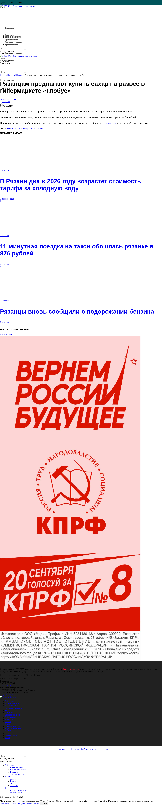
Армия (8, 731)
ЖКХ (7, 44)
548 (1, 324)
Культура (9, 719)
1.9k (2, 201)
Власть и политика (13, 37)
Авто (7, 733)
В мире (8, 724)
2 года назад (5, 264)
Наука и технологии (14, 728)
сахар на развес (36, 128)
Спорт (8, 722)
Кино (7, 738)
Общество (9, 28)
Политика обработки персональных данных (90, 749)
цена (9, 128)
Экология (9, 712)
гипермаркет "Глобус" (20, 128)
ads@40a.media (6, 694)
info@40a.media (6, 685)
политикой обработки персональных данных (19, 803)
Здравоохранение (12, 715)
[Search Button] (25, 72)
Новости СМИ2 (7, 334)
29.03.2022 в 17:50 (8, 99)
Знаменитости (11, 735)
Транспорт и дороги (13, 53)
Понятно (44, 804)
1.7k (2, 266)
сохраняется (109, 123)
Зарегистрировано (71, 669)
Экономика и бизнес (14, 726)
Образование (10, 717)
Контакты (62, 749)
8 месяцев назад (7, 199)
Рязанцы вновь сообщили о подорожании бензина (77, 311)
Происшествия (11, 45)
